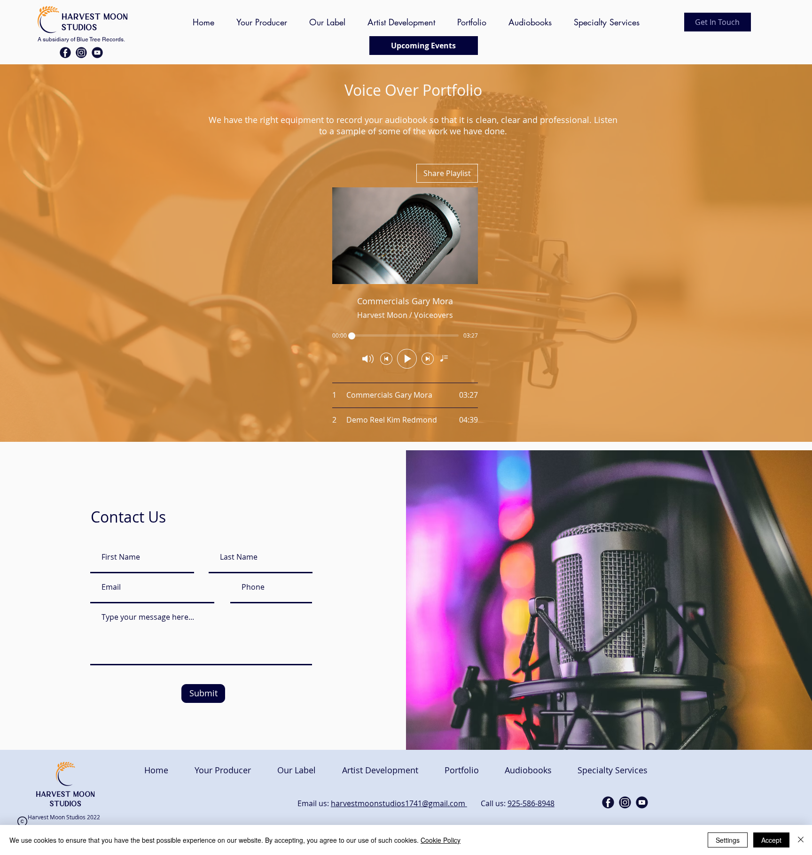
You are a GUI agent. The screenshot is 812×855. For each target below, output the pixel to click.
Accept (771, 840)
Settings (728, 840)
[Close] (800, 839)
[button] (717, 22)
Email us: (314, 803)
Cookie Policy (441, 840)
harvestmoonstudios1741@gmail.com (399, 803)
